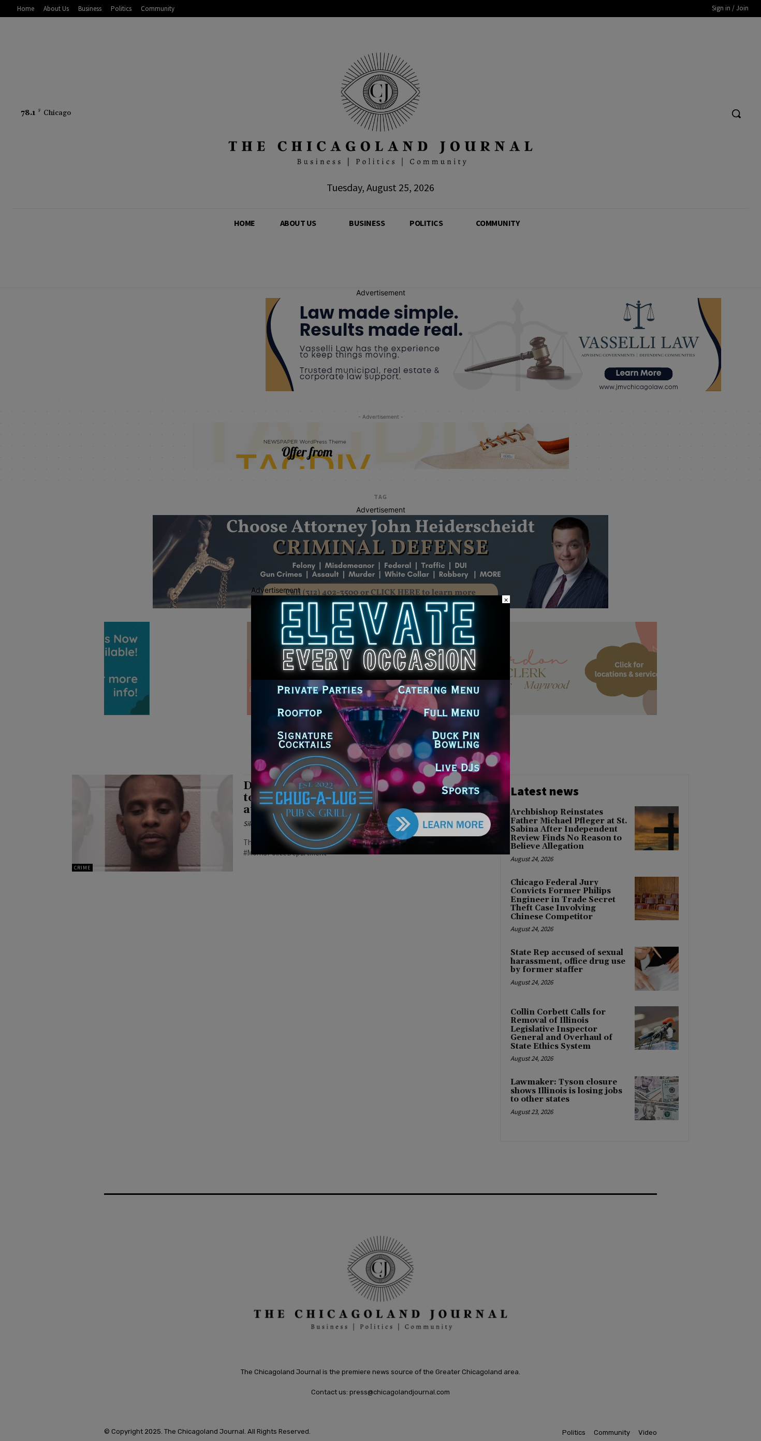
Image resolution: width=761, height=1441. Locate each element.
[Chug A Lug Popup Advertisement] (380, 851)
